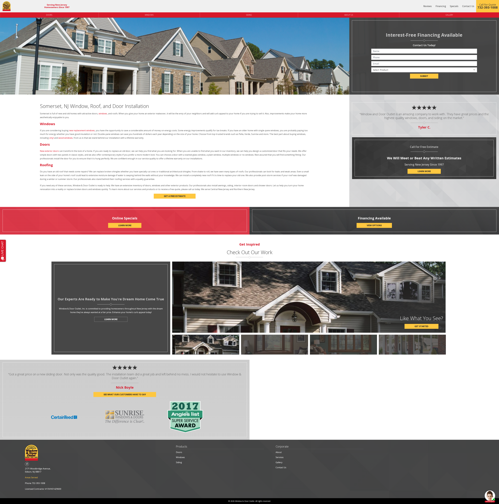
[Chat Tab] (249, 252)
